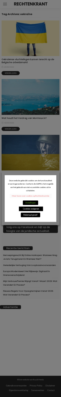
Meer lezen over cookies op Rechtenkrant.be (30, 196)
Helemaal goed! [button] (30, 215)
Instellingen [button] (30, 202)
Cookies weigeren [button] (31, 208)
